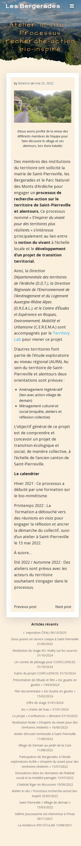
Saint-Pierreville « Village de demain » (45, 802)
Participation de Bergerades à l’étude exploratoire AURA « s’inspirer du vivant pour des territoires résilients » (45, 762)
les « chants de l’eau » (36, 709)
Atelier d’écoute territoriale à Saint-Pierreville (45, 734)
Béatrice (24, 83)
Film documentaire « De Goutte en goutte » (44, 691)
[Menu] (72, 6)
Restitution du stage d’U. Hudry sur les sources (45, 650)
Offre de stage (36, 703)
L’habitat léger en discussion (36, 784)
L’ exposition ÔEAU (36, 632)
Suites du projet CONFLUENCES (36, 673)
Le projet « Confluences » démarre (36, 716)
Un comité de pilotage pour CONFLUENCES (44, 662)
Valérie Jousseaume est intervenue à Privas (45, 814)
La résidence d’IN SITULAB (36, 825)
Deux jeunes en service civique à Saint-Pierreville (45, 639)
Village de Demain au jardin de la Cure (44, 745)
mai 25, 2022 (44, 83)
